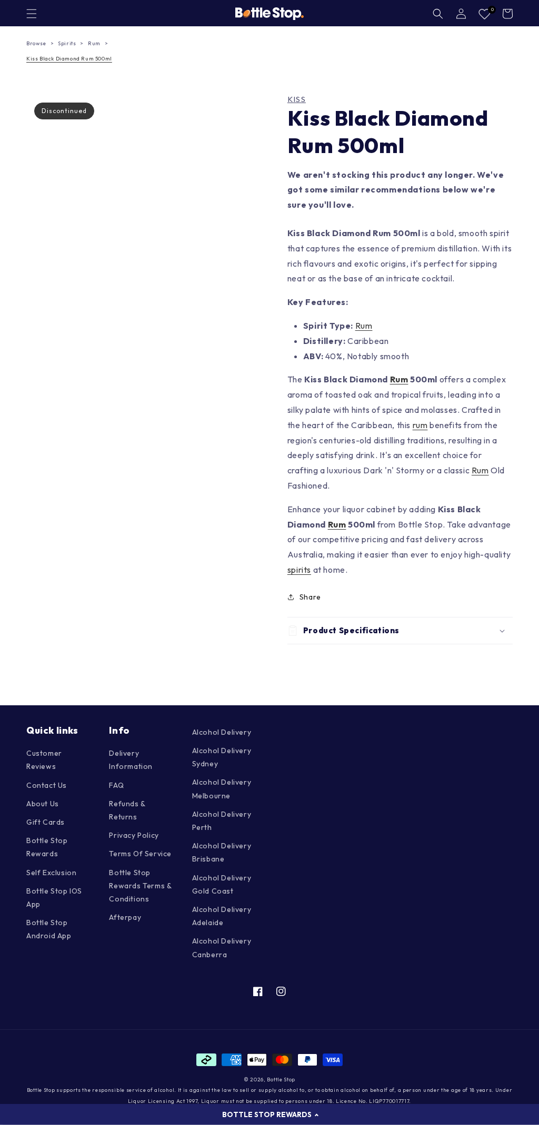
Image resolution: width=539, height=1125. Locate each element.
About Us (42, 803)
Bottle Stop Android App (49, 929)
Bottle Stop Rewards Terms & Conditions (140, 886)
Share (310, 597)
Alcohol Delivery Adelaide (222, 916)
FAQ (116, 785)
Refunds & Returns (127, 810)
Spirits (67, 43)
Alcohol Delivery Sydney (222, 757)
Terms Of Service (140, 853)
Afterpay (125, 917)
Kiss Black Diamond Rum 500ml (69, 58)
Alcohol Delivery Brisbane (222, 852)
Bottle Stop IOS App (54, 897)
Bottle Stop (281, 1079)
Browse (36, 43)
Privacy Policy (133, 835)
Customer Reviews (44, 759)
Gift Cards (45, 822)
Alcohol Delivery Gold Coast (222, 884)
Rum (94, 43)
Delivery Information (131, 759)
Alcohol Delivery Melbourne (222, 788)
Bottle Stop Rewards (47, 847)
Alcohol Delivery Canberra (222, 947)
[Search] (438, 13)
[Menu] (31, 13)
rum (420, 425)
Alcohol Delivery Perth (222, 820)
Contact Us (46, 785)
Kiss (296, 99)
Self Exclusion (51, 872)
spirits (299, 569)
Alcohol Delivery (222, 732)
